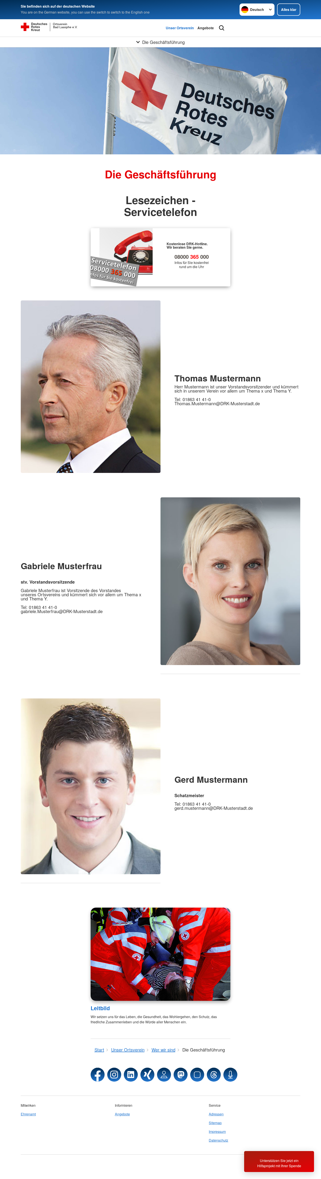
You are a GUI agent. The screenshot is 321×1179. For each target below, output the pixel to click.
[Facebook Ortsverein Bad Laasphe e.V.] (98, 1075)
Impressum (217, 1131)
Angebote (205, 27)
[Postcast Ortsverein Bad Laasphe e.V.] (230, 1075)
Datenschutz (218, 1140)
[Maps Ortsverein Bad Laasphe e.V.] (164, 1075)
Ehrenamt (28, 1114)
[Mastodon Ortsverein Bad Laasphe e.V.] (181, 1075)
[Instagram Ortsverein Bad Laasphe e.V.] (114, 1075)
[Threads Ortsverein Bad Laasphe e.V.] (214, 1075)
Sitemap (215, 1122)
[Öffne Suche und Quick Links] (221, 27)
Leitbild (100, 1008)
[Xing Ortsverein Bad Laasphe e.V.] (147, 1075)
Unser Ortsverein (180, 27)
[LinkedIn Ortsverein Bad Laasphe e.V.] (131, 1075)
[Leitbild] (160, 954)
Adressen (216, 1114)
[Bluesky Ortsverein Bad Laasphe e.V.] (197, 1075)
